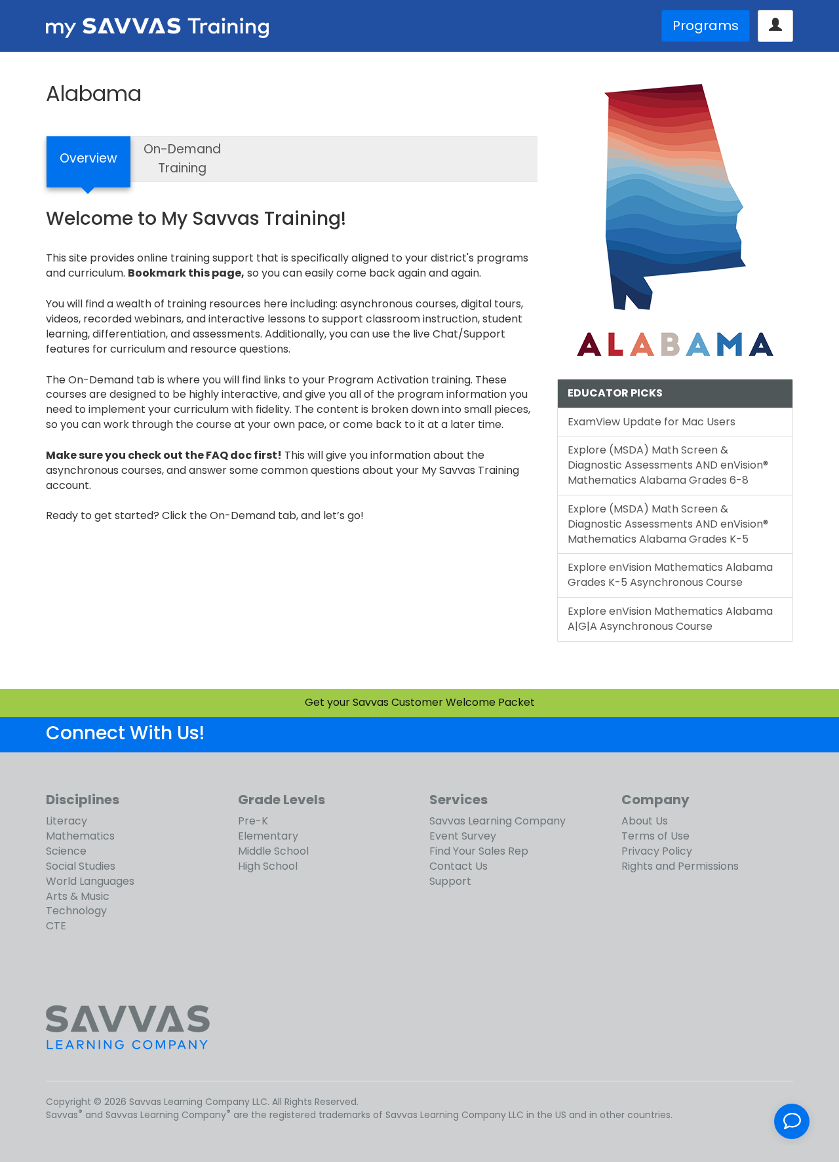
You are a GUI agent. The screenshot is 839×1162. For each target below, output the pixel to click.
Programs (706, 25)
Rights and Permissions (680, 866)
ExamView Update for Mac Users (651, 421)
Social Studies (80, 866)
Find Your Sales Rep (478, 851)
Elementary (268, 835)
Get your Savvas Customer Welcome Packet (420, 702)
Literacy (66, 820)
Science (66, 851)
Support (450, 881)
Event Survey (462, 835)
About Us (644, 820)
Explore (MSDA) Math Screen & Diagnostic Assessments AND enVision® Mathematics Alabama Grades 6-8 (668, 465)
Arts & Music (77, 896)
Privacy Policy (656, 851)
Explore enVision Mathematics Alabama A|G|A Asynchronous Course (670, 619)
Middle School (273, 851)
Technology (76, 910)
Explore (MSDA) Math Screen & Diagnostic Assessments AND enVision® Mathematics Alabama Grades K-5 (668, 524)
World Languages (90, 881)
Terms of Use (655, 835)
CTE (56, 925)
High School (268, 866)
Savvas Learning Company (497, 820)
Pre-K (253, 820)
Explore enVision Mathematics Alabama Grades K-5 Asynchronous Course (670, 575)
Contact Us (458, 866)
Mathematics (80, 835)
